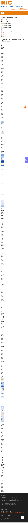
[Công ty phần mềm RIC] (6, 2)
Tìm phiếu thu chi (8, 32)
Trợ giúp (5, 36)
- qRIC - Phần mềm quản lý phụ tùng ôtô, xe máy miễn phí (10, 505)
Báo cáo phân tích (7, 27)
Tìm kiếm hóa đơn (8, 34)
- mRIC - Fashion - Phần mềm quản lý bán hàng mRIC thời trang (11, 500)
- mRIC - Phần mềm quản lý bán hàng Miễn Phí (9, 497)
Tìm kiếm (5, 29)
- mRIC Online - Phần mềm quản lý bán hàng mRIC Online (10, 499)
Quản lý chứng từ (7, 23)
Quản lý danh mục (7, 21)
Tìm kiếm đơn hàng (8, 31)
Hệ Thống (5, 19)
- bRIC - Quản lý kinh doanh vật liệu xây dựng (8, 504)
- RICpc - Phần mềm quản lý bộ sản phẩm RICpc (9, 501)
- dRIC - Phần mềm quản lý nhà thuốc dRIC (8, 503)
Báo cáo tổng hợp (7, 25)
